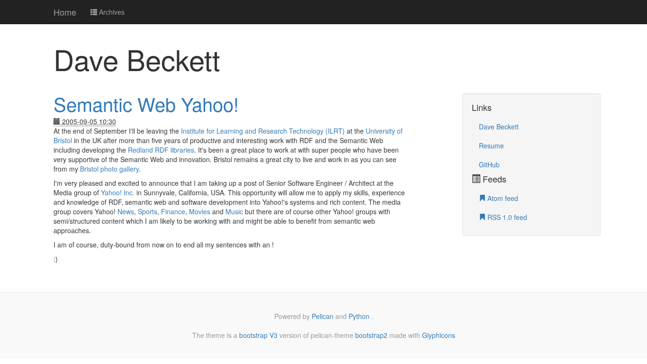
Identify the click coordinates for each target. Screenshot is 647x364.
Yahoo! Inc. (118, 192)
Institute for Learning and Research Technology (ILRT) (263, 131)
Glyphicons (438, 335)
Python (360, 316)
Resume (491, 145)
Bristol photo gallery (109, 168)
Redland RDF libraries (161, 150)
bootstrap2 (371, 335)
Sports (147, 211)
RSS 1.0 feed (506, 217)
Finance (173, 211)
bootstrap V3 (258, 335)
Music (234, 211)
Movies (199, 211)
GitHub (489, 164)
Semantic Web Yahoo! (146, 103)
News (125, 211)
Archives (111, 12)
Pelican (322, 316)
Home (65, 12)
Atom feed (501, 198)
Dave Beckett (499, 126)
